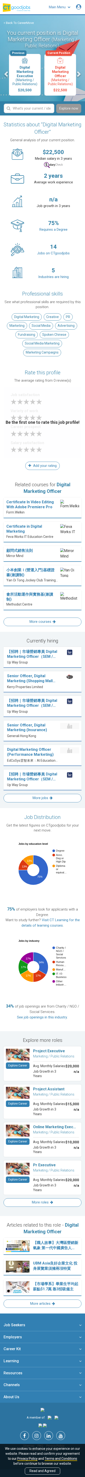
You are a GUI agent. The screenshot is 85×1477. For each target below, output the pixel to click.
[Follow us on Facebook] (24, 1435)
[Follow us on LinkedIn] (48, 1435)
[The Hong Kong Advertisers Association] (49, 1417)
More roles (40, 1202)
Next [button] (78, 74)
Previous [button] (6, 74)
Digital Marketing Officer (60, 73)
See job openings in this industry (42, 1017)
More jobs (40, 798)
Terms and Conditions (61, 1458)
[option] (25, 75)
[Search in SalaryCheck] (53, 165)
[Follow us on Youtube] (60, 1435)
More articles (40, 1303)
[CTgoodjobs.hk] (42, 1409)
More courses (40, 621)
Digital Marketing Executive (24, 73)
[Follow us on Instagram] (36, 1435)
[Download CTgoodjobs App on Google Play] (45, 1425)
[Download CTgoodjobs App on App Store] (40, 1425)
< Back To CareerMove (19, 23)
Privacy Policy (27, 1458)
